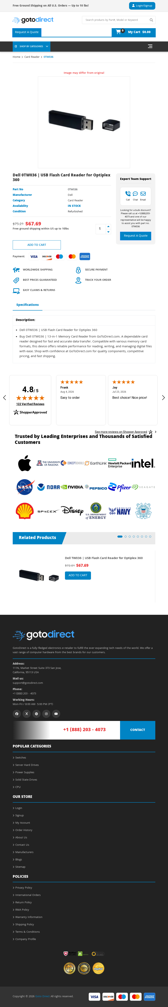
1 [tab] (120, 538)
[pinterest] (36, 714)
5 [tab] (139, 538)
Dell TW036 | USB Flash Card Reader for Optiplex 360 (104, 558)
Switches (20, 758)
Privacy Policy (23, 888)
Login (18, 808)
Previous (10, 573)
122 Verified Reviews (30, 404)
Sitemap (20, 867)
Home (16, 57)
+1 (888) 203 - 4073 (24, 694)
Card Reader (32, 57)
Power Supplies (24, 773)
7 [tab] (147, 538)
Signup (19, 816)
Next (158, 573)
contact (137, 730)
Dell (70, 195)
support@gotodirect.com (28, 683)
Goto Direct (42, 996)
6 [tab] (143, 538)
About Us (21, 838)
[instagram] (46, 714)
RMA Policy (22, 910)
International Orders (28, 895)
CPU (18, 787)
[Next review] (163, 397)
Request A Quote (27, 32)
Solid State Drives (26, 780)
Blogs (18, 860)
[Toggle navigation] (150, 46)
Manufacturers (24, 852)
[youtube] (56, 714)
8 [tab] (151, 538)
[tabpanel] (84, 576)
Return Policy (23, 903)
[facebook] (17, 714)
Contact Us (22, 845)
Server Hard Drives (27, 765)
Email (143, 199)
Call (128, 199)
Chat (135, 199)
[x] (27, 714)
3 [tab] (131, 538)
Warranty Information (28, 917)
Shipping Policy (24, 925)
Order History (23, 830)
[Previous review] (4, 397)
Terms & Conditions (27, 932)
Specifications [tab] (27, 305)
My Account (22, 823)
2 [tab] (127, 538)
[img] (30, 397)
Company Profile (25, 939)
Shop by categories (31, 47)
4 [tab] (135, 538)
